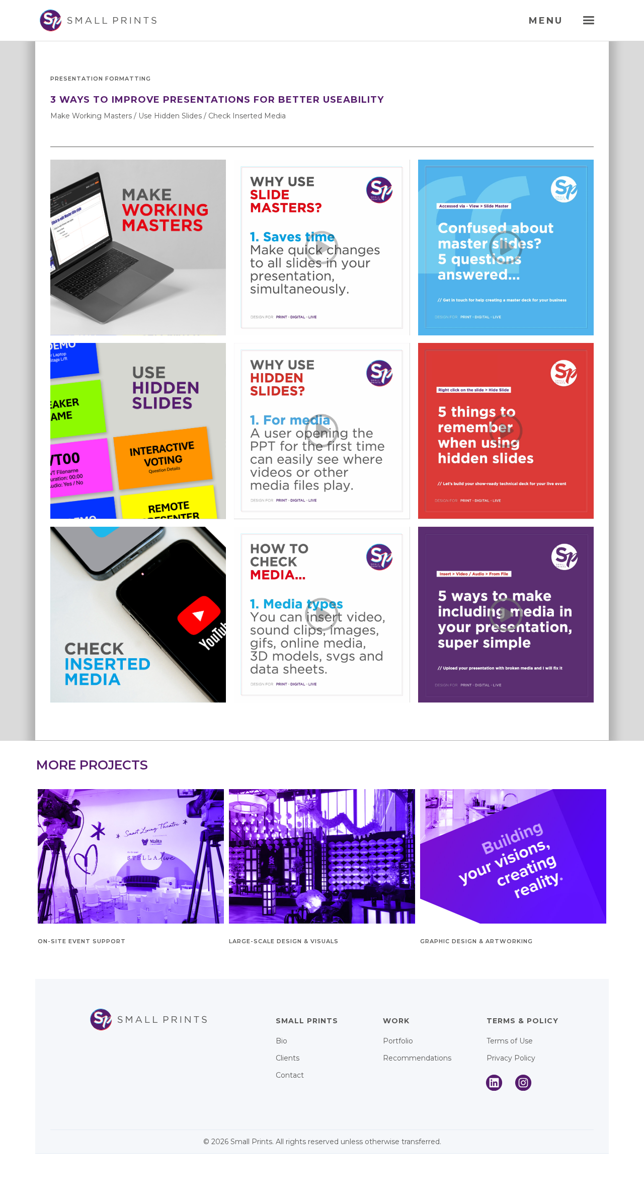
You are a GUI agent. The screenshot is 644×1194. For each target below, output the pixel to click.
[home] (97, 20)
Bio (281, 1041)
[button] (588, 20)
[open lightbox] (138, 247)
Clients (287, 1058)
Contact (290, 1075)
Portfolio (398, 1041)
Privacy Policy (511, 1058)
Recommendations (417, 1058)
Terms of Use (510, 1041)
